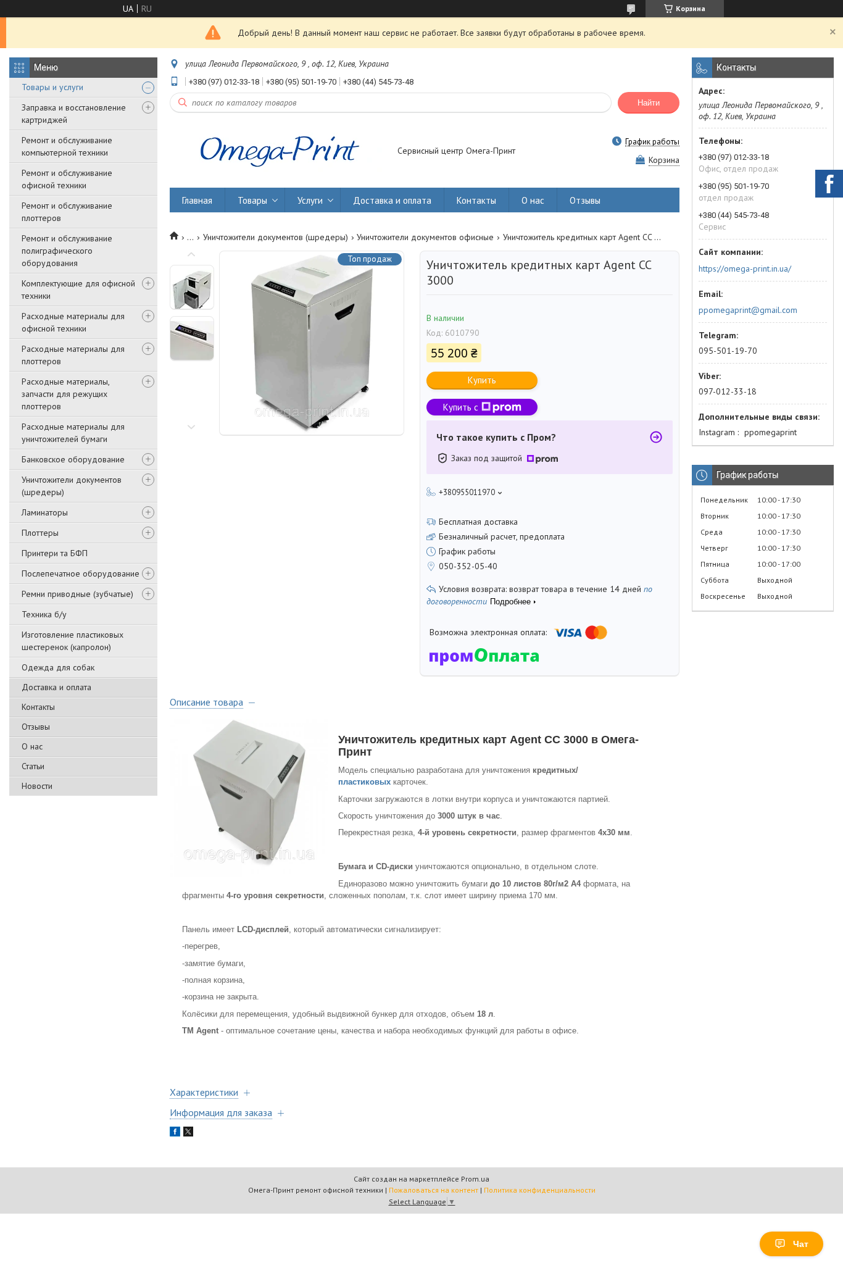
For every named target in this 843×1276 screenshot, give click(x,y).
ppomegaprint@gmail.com (748, 309)
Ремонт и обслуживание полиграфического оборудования (67, 251)
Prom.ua (475, 1178)
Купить (482, 380)
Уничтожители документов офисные (425, 237)
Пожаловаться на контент (433, 1190)
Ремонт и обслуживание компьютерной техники (67, 146)
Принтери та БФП (55, 553)
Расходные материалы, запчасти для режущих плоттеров (65, 394)
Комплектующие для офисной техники (78, 289)
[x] (188, 1133)
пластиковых (364, 781)
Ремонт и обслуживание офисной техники (67, 179)
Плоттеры (40, 532)
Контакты (38, 706)
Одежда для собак (58, 667)
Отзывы (36, 726)
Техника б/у (44, 614)
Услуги (310, 200)
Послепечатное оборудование (80, 573)
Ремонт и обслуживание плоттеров (67, 211)
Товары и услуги (52, 87)
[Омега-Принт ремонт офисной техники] (278, 152)
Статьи (33, 766)
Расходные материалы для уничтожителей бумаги (73, 432)
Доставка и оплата (56, 687)
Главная (197, 200)
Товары (252, 200)
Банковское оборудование (73, 459)
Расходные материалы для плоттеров (73, 355)
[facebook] (175, 1133)
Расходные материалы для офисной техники (73, 322)
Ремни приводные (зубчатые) (77, 593)
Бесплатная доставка (478, 521)
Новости (37, 785)
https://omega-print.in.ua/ (745, 268)
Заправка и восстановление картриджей (74, 113)
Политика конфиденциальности (540, 1190)
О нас (32, 746)
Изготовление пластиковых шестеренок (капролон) (72, 641)
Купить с (460, 407)
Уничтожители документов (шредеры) (72, 486)
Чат (800, 1244)
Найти (648, 102)
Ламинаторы (45, 512)
